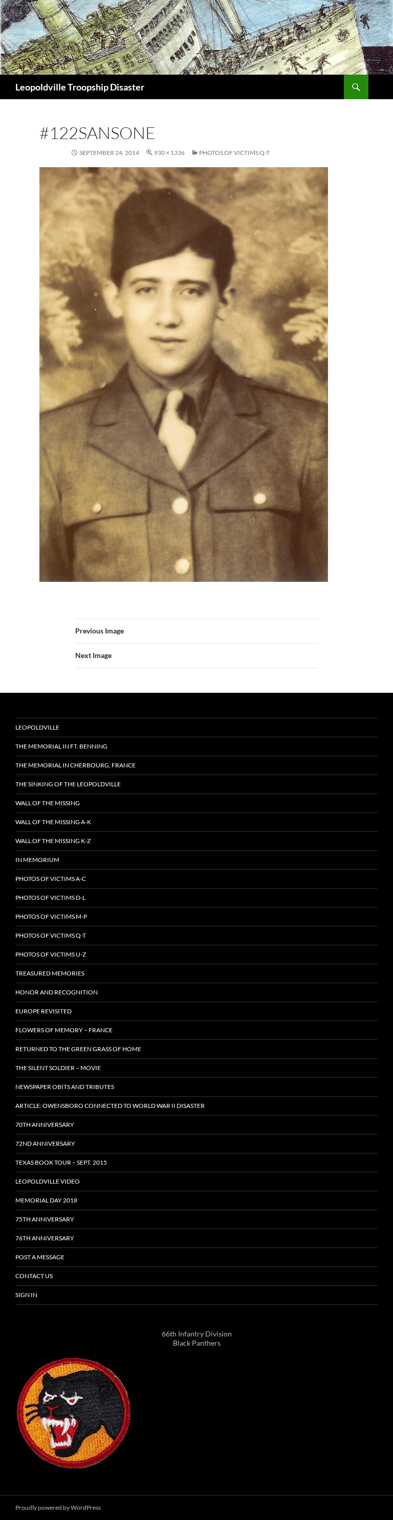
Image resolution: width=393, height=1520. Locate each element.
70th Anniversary (44, 1124)
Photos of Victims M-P (51, 916)
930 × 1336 (169, 152)
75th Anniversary (44, 1219)
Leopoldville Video (47, 1181)
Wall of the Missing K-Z (53, 841)
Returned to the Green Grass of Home (78, 1049)
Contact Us (34, 1276)
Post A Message (39, 1257)
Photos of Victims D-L (50, 897)
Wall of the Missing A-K (53, 822)
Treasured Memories (49, 973)
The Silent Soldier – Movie (58, 1068)
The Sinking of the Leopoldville (68, 784)
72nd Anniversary (45, 1143)
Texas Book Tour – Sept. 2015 (61, 1162)
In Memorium (37, 860)
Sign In (26, 1295)
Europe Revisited (43, 1011)
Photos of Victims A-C (50, 878)
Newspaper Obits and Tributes (64, 1087)
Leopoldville (37, 727)
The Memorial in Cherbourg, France (75, 765)
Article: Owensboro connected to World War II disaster (110, 1105)
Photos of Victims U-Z (50, 954)
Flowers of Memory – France (64, 1030)
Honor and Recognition (56, 992)
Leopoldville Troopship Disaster (79, 87)
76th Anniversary (44, 1238)
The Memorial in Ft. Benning (61, 746)
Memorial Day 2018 (46, 1200)
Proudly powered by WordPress (58, 1507)
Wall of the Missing (47, 803)
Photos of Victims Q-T (234, 152)
